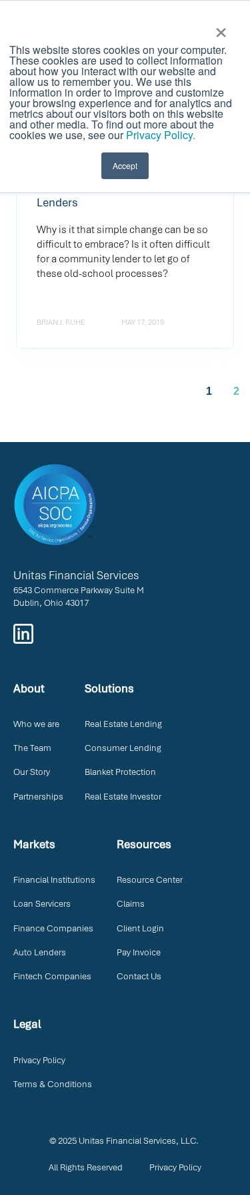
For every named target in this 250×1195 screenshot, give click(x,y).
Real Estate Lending (123, 724)
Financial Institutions (54, 879)
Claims (131, 903)
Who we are (36, 724)
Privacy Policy (39, 1060)
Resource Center (150, 879)
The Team (32, 748)
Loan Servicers (42, 903)
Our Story (31, 772)
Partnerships (38, 796)
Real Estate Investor (123, 796)
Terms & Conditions (52, 1084)
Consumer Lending (123, 748)
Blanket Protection (120, 772)
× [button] (221, 28)
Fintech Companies (52, 976)
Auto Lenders (39, 952)
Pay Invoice (139, 952)
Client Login (140, 928)
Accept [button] (125, 165)
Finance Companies (53, 928)
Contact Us (139, 976)
